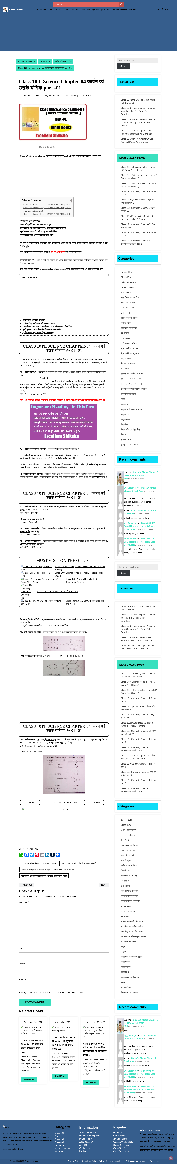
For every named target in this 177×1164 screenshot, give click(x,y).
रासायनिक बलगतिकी (128, 394)
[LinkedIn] (11, 1153)
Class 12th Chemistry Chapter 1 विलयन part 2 (138, 234)
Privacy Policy (74, 1161)
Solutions (124, 9)
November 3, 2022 (30, 96)
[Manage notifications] (171, 1158)
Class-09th (75, 9)
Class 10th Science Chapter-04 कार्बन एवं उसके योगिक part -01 (47, 204)
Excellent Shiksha (26, 61)
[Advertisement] (88, 33)
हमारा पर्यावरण (126, 440)
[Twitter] (7, 1153)
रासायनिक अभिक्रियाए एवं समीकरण (134, 389)
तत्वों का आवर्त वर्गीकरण (129, 343)
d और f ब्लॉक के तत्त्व (128, 282)
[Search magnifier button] (121, 4)
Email (22, 964)
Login (159, 9)
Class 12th (41, 9)
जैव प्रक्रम (125, 333)
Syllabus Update (99, 9)
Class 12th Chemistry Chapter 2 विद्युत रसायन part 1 (138, 209)
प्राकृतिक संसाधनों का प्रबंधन (132, 379)
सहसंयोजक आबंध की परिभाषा (64, 869)
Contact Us (155, 1161)
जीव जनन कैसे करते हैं (129, 328)
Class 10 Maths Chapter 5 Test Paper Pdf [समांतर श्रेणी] (141, 475)
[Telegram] (19, 1153)
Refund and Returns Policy (93, 1161)
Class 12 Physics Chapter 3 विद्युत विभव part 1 (138, 765)
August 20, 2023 (62, 1022)
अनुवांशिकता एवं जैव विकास (131, 297)
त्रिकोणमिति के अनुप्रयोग (130, 353)
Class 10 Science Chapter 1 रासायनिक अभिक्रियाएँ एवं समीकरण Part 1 (138, 757)
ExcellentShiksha (15, 9)
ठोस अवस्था (125, 338)
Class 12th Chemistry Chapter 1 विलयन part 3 (138, 781)
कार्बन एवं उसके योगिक (63, 61)
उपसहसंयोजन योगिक (128, 308)
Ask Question (113, 9)
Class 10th (63, 9)
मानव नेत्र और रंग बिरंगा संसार (132, 384)
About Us (144, 1161)
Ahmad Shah (130, 539)
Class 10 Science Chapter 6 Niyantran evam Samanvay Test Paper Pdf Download (138, 122)
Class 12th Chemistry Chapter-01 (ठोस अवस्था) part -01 (138, 226)
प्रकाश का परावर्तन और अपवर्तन (133, 374)
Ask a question (132, 1161)
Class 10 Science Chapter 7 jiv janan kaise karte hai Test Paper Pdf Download (138, 111)
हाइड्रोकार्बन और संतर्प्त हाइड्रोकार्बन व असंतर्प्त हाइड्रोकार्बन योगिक (44, 876)
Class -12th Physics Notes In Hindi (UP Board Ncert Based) (139, 185)
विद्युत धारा (124, 404)
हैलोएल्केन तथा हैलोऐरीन (130, 445)
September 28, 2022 (95, 1022)
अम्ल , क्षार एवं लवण (128, 303)
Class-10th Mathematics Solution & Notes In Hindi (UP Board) (137, 217)
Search (123, 66)
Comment (24, 902)
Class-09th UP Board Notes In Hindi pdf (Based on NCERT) (139, 526)
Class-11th (53, 9)
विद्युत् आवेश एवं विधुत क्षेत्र (130, 429)
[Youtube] (14, 1153)
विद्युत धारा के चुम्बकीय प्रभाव (131, 409)
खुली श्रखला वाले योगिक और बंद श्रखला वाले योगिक (79, 863)
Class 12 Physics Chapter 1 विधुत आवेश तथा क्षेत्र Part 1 (138, 201)
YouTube (132, 9)
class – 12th (126, 272)
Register (166, 9)
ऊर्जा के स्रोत (126, 313)
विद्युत (123, 399)
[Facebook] (4, 1153)
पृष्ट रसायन (125, 368)
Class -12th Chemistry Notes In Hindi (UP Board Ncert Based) (138, 168)
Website (22, 979)
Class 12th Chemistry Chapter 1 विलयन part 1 (138, 193)
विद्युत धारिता (125, 414)
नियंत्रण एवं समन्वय (128, 363)
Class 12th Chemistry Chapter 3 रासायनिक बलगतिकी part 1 (135, 242)
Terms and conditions (115, 1161)
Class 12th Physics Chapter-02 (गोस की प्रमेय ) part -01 (138, 773)
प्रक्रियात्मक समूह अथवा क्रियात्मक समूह (35, 869)
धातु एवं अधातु (126, 358)
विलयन (123, 434)
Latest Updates (128, 287)
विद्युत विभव (125, 424)
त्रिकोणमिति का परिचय (129, 348)
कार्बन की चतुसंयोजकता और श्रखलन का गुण (40, 863)
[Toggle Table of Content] (68, 201)
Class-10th (45, 61)
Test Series (86, 9)
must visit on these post (33, 211)
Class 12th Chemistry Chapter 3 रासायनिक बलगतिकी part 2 (135, 790)
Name (22, 948)
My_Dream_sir (52, 96)
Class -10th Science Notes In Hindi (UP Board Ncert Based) (139, 176)
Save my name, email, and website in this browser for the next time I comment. (52, 992)
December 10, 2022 (33, 1022)
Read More (28, 1079)
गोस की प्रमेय (126, 323)
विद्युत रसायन (125, 419)
